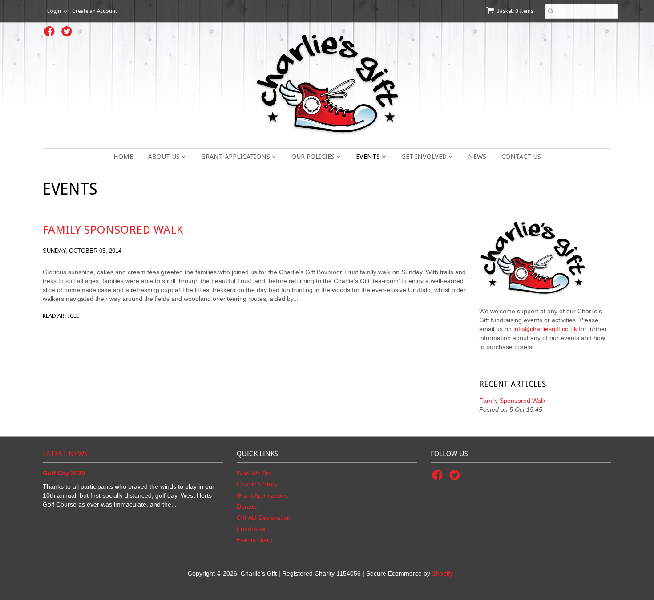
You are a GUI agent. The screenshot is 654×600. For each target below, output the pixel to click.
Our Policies (313, 157)
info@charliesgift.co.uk (545, 328)
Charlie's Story (257, 484)
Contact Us (521, 157)
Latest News (65, 454)
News (477, 157)
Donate (247, 506)
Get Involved (424, 157)
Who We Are (254, 473)
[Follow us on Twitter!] (68, 34)
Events (369, 157)
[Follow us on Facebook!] (50, 34)
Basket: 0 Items (515, 11)
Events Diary (254, 539)
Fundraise (251, 528)
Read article (61, 315)
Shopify (442, 573)
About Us (165, 157)
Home (123, 157)
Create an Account (94, 11)
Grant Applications (236, 157)
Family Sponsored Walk (113, 229)
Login (54, 11)
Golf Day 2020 (64, 473)
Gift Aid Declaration (264, 517)
